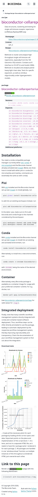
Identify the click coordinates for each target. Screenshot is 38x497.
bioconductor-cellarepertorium (20, 51)
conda (26, 163)
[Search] (28, 4)
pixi (22, 163)
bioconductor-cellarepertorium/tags (18, 300)
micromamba (6, 165)
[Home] (3, 11)
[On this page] (34, 4)
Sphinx (14, 491)
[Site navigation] (4, 4)
